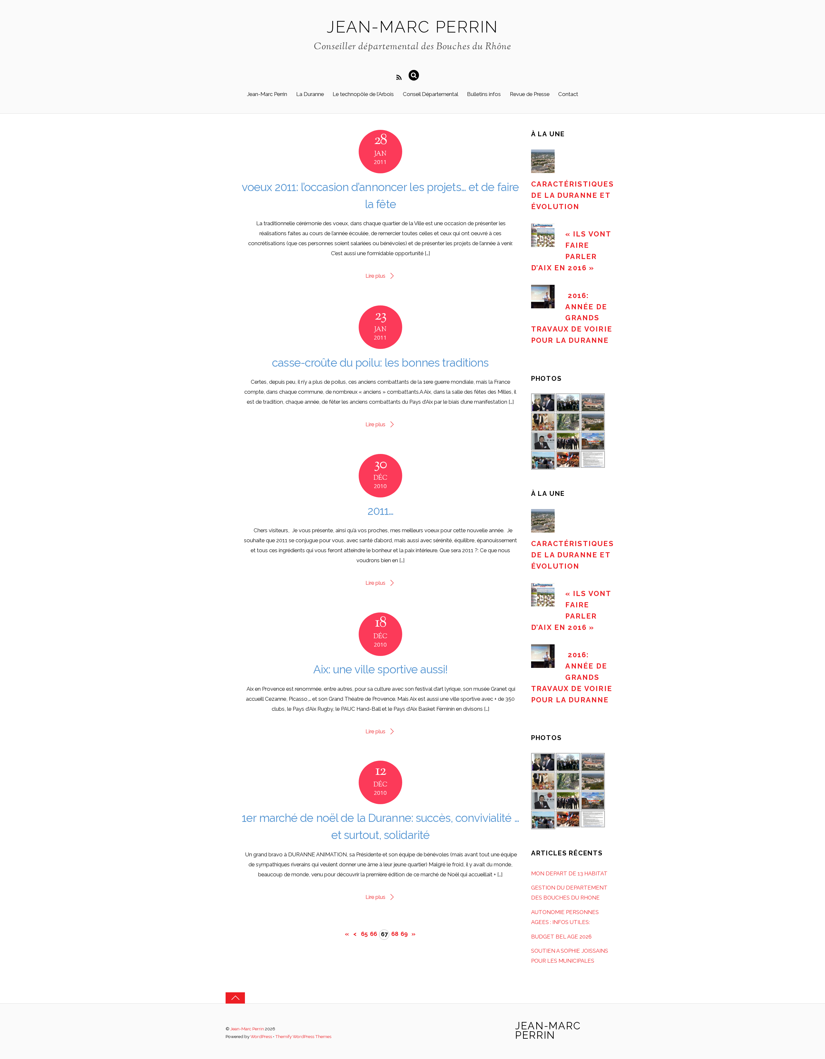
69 (404, 933)
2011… (380, 510)
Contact (568, 94)
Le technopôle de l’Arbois (363, 94)
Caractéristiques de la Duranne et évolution (572, 195)
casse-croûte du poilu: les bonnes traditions (380, 362)
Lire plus (375, 276)
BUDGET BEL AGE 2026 (561, 936)
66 (373, 933)
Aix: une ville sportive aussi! (380, 669)
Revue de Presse (529, 94)
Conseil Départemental (430, 94)
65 (364, 933)
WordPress (261, 1036)
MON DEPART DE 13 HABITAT (569, 873)
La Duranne (310, 94)
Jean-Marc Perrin (267, 94)
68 (394, 933)
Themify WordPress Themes (303, 1036)
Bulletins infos (484, 94)
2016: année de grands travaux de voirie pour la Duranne (571, 318)
